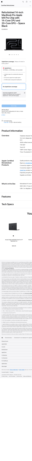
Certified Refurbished (7, 5)
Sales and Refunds (27, 376)
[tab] (9, 54)
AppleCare (23, 170)
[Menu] (30, 2)
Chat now (6, 122)
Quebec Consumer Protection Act (25, 300)
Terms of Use (19, 376)
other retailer (21, 369)
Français (11, 372)
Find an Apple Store (14, 369)
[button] (23, 2)
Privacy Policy (5, 376)
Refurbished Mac (8, 337)
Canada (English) (5, 372)
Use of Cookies (12, 376)
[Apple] (2, 337)
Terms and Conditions (9, 268)
